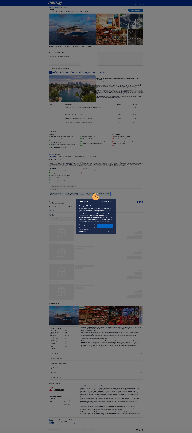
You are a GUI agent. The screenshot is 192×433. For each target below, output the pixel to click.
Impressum (110, 231)
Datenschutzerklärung (84, 229)
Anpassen (87, 226)
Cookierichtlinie (82, 231)
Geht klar (105, 226)
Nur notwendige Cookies (107, 201)
